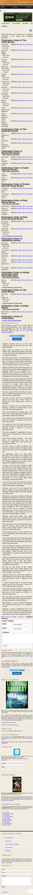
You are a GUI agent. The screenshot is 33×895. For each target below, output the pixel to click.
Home (2, 7)
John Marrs (7, 815)
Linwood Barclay (8, 816)
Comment (5, 632)
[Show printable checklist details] (31, 30)
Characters (29, 7)
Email (4, 628)
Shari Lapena (7, 825)
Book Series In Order (8, 617)
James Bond (8, 847)
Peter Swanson (8, 820)
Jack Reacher (9, 837)
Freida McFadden (8, 813)
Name (4, 624)
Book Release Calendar (7, 10)
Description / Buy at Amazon (24, 44)
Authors (15, 7)
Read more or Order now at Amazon (10, 725)
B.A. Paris (6, 812)
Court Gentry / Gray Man (12, 844)
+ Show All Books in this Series (11, 236)
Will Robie (8, 850)
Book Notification (5, 738)
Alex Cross (8, 841)
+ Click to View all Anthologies (11, 320)
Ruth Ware (6, 822)
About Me (22, 758)
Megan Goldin (7, 819)
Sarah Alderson (8, 823)
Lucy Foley (7, 818)
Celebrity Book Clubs (18, 731)
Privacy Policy (5, 892)
